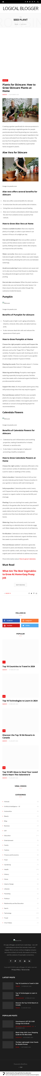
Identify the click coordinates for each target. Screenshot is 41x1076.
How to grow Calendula (27, 559)
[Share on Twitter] (31, 593)
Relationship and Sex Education (14, 903)
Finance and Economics (11, 855)
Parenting (7, 893)
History (6, 874)
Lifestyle (6, 889)
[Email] (36, 593)
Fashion (6, 850)
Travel (6, 918)
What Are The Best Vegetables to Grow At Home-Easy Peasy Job (19, 574)
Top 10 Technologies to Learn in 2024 (20, 700)
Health (6, 869)
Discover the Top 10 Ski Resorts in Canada (18, 736)
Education (7, 835)
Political (6, 898)
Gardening (7, 864)
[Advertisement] (20, 53)
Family (6, 845)
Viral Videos (8, 923)
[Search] (38, 2)
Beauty (5, 80)
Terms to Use (25, 969)
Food (5, 860)
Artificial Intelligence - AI (25, 1026)
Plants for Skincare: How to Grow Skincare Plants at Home (18, 88)
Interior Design (9, 884)
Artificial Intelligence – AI (12, 806)
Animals (6, 801)
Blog (5, 821)
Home (16, 24)
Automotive (8, 811)
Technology (7, 913)
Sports (6, 908)
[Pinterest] (33, 593)
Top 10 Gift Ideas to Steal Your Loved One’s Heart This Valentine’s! (20, 773)
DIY (5, 830)
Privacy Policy (16, 969)
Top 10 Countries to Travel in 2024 (18, 666)
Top (21, 1067)
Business (7, 826)
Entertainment (8, 840)
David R (4, 94)
